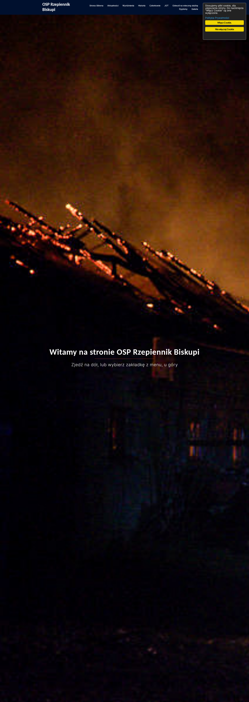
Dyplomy (183, 9)
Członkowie (154, 5)
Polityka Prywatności (217, 17)
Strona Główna (96, 5)
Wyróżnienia (128, 5)
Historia (141, 5)
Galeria (195, 9)
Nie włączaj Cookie (224, 29)
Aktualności (112, 5)
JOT (166, 5)
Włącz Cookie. (224, 22)
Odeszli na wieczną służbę (185, 5)
